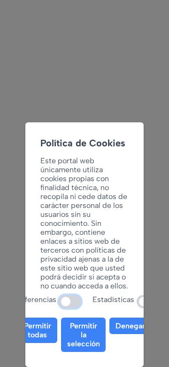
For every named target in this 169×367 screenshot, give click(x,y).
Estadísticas (113, 299)
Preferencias (34, 299)
